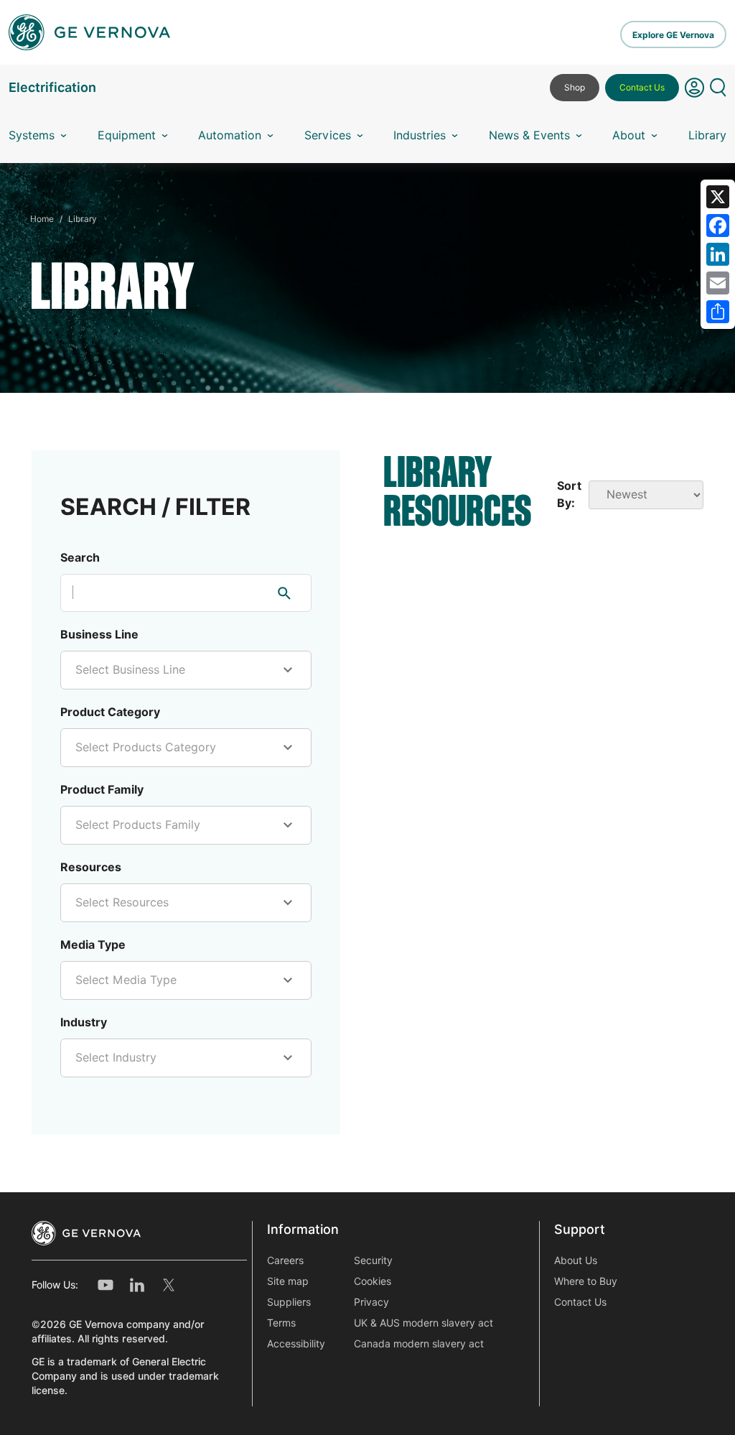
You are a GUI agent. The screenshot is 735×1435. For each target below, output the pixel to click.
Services (327, 135)
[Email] (717, 283)
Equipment (127, 135)
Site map (288, 1281)
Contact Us (642, 87)
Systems (32, 135)
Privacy (371, 1302)
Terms (281, 1323)
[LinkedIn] (717, 254)
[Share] (717, 311)
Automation (229, 135)
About (628, 135)
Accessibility (296, 1344)
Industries (419, 135)
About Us (575, 1260)
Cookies (372, 1281)
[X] (717, 196)
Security (373, 1260)
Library (707, 135)
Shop (574, 87)
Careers (285, 1260)
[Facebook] (717, 225)
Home (42, 218)
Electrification (52, 87)
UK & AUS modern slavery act (423, 1323)
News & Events (529, 135)
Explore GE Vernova (673, 34)
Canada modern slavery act (419, 1344)
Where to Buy (585, 1281)
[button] (694, 93)
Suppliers (289, 1302)
